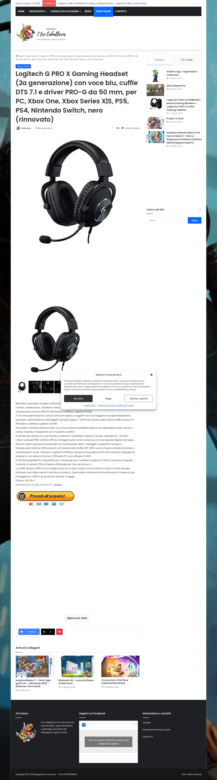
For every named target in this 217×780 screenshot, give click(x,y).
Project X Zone (174, 118)
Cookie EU (148, 736)
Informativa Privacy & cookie (156, 729)
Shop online (31, 56)
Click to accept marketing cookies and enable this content (108, 742)
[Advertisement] (140, 33)
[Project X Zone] (155, 123)
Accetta (78, 398)
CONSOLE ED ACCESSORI (64, 11)
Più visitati (187, 59)
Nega (108, 398)
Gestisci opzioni (139, 398)
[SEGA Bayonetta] (155, 90)
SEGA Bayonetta (176, 85)
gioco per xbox (78, 618)
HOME (21, 11)
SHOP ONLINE (103, 11)
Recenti (159, 59)
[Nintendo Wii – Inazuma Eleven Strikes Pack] (77, 666)
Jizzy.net (51, 774)
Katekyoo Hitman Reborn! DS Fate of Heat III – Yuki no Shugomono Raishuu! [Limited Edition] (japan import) (183, 137)
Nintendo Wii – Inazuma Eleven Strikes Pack (76, 682)
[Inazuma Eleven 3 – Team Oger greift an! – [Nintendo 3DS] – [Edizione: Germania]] (35, 666)
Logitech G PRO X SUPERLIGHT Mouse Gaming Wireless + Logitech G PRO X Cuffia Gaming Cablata (107, 3)
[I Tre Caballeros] (41, 33)
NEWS (88, 11)
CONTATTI (121, 11)
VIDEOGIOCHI (36, 11)
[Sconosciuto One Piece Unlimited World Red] (120, 666)
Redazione (26, 128)
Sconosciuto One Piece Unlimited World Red (114, 682)
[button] (151, 374)
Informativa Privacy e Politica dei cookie (115, 405)
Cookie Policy (90, 405)
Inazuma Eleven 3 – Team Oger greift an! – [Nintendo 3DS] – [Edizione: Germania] (33, 683)
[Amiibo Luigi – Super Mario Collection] (155, 76)
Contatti (147, 722)
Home (20, 56)
